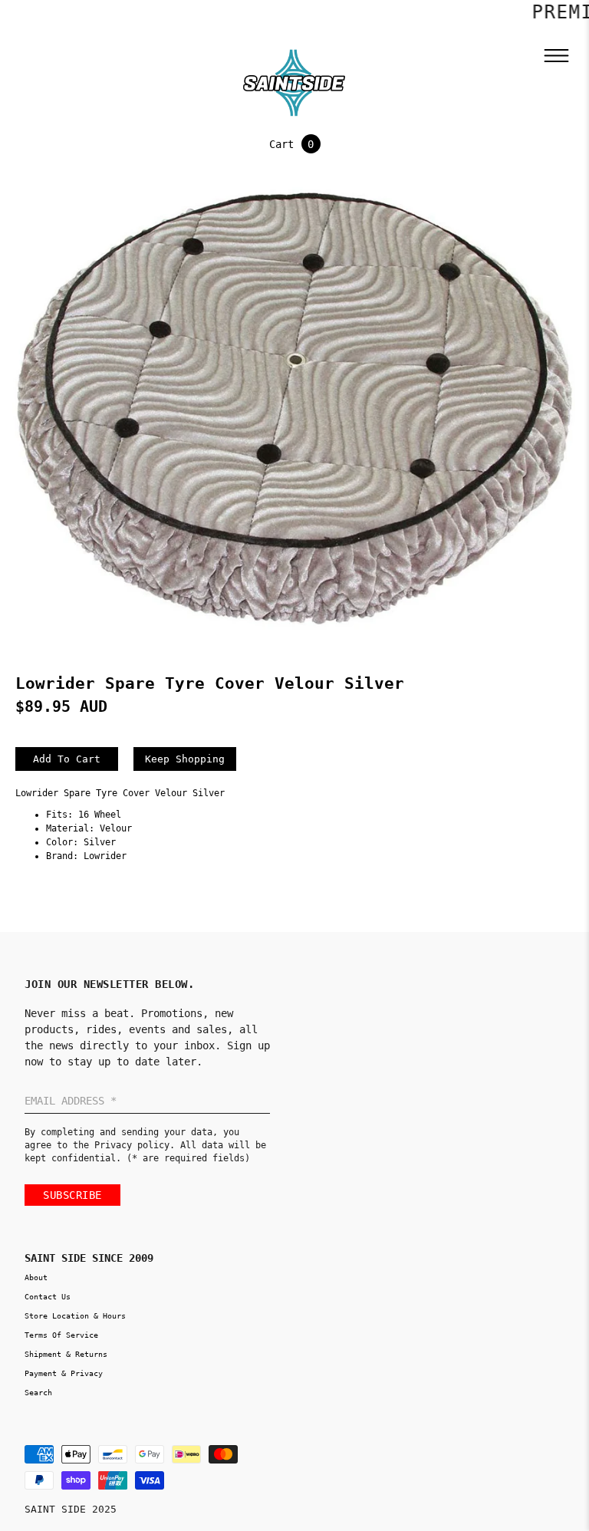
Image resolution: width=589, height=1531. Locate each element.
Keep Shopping (185, 759)
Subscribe (72, 1195)
